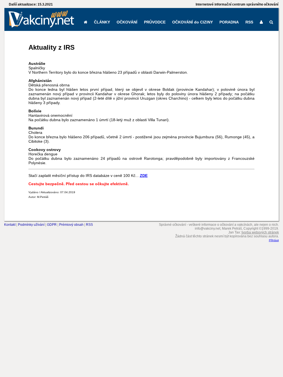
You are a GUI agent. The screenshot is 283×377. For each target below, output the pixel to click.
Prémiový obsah (71, 225)
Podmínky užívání (31, 225)
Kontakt (9, 225)
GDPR (52, 225)
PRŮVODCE (155, 22)
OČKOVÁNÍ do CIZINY (192, 22)
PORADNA (229, 22)
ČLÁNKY (102, 22)
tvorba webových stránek (260, 232)
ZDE (144, 175)
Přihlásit (274, 240)
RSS (249, 22)
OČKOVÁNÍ (127, 22)
